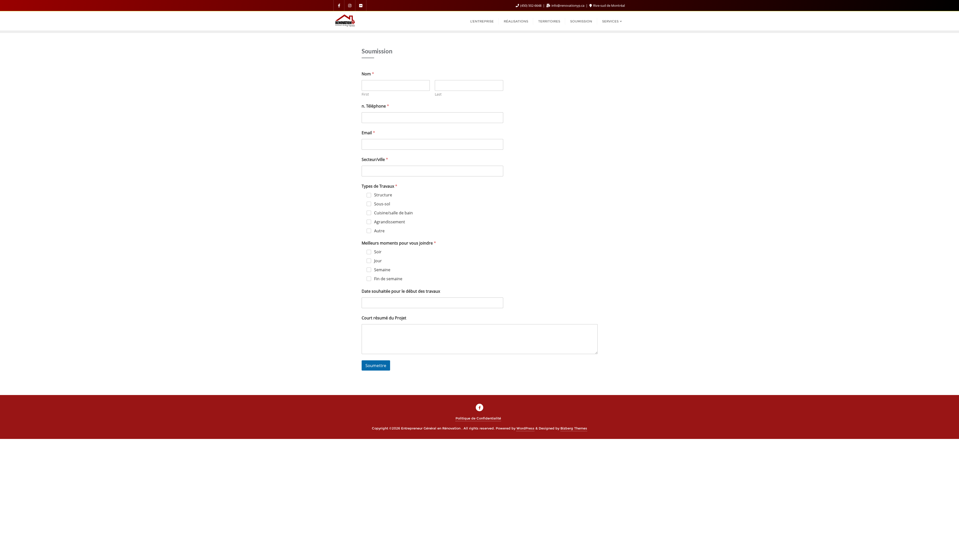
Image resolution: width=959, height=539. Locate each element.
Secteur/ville (375, 159)
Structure (383, 195)
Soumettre (375, 365)
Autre (379, 231)
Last (438, 94)
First (365, 94)
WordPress (525, 428)
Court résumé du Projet (384, 318)
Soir (378, 252)
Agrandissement (389, 222)
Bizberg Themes (573, 428)
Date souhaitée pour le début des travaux (401, 291)
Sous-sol (382, 204)
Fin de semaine (388, 278)
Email (368, 133)
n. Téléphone (375, 106)
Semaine (382, 269)
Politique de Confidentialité (478, 418)
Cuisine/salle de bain (393, 213)
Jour (378, 261)
